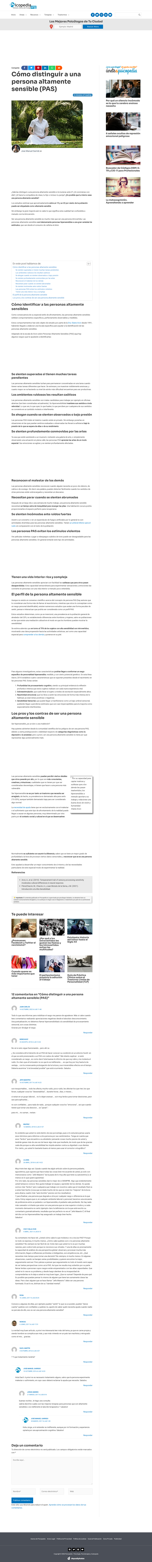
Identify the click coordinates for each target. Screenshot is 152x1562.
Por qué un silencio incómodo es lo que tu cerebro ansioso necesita (123, 103)
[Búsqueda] (139, 15)
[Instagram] (101, 15)
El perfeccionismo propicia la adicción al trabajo (50, 977)
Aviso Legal (51, 1539)
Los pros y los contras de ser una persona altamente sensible (38, 297)
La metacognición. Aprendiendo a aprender (120, 201)
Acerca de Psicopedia (38, 1539)
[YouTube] (110, 15)
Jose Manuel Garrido (30, 151)
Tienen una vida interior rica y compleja (30, 292)
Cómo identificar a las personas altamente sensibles (35, 267)
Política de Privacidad (64, 1539)
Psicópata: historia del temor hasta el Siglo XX (78, 939)
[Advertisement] (76, 46)
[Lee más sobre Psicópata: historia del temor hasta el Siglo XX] (79, 926)
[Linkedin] (106, 15)
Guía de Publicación (95, 1539)
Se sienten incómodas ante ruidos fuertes (31, 286)
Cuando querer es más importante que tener (23, 973)
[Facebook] (93, 15)
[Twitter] (97, 15)
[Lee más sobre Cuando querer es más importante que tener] (24, 962)
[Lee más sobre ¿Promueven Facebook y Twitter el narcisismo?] (24, 928)
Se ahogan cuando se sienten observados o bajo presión (37, 275)
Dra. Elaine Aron (74, 322)
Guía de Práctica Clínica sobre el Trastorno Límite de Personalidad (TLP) (78, 978)
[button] (25, 15)
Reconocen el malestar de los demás (29, 281)
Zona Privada (107, 1539)
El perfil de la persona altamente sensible (30, 294)
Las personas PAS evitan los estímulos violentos (34, 289)
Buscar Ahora (93, 26)
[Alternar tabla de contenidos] (87, 264)
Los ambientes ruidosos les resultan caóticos (33, 273)
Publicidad (118, 1539)
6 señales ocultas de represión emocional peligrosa (123, 135)
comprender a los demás (33, 634)
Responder (87, 1032)
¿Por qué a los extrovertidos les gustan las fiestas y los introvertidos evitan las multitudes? (50, 944)
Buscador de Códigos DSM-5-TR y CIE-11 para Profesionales (123, 169)
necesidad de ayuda (22, 807)
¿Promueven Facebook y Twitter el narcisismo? (23, 942)
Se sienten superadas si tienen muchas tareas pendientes (37, 270)
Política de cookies (79, 1539)
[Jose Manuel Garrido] (15, 154)
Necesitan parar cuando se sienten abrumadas (33, 283)
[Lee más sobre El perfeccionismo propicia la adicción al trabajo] (52, 963)
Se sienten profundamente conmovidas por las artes (35, 278)
